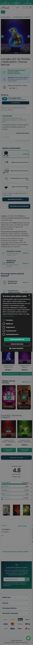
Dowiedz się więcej (8, 316)
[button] (16, 348)
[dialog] (16, 322)
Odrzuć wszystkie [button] (17, 344)
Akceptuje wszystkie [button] (17, 339)
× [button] (29, 295)
